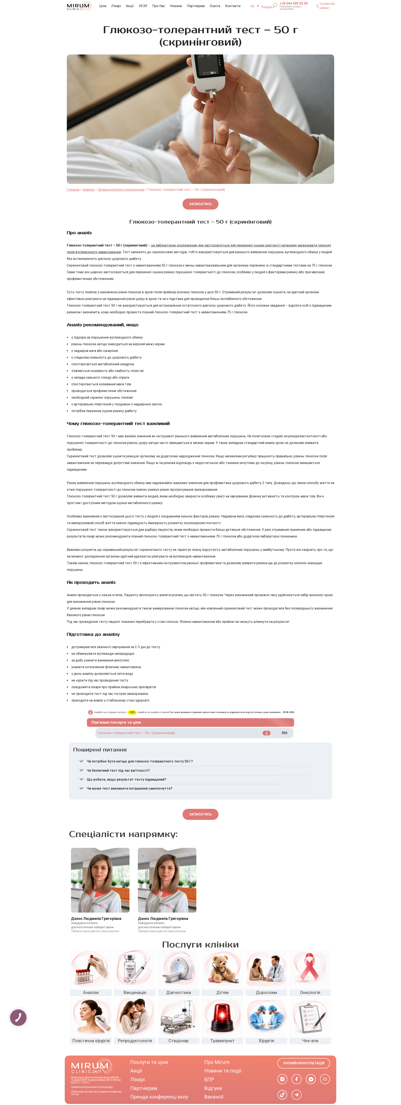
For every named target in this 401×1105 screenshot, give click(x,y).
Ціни (102, 6)
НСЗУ (143, 6)
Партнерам (196, 6)
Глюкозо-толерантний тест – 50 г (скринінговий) (136, 733)
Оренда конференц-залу (159, 1097)
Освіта (215, 6)
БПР (209, 1079)
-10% (131, 712)
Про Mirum (217, 1062)
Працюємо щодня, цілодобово (291, 7)
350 (284, 733)
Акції (130, 6)
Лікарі (116, 6)
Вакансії (213, 1097)
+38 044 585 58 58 (294, 3)
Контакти (232, 6)
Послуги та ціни (149, 1062)
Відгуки (213, 1088)
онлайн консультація (303, 1063)
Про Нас (158, 6)
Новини (176, 6)
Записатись (200, 204)
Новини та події (222, 1071)
